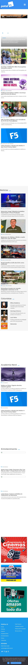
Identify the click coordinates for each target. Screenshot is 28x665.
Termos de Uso (18, 631)
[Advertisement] (14, 168)
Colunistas (3, 640)
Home (2, 626)
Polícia (2, 638)
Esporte (3, 631)
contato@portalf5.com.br (7, 648)
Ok (8, 663)
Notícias (3, 629)
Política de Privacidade (20, 628)
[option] (14, 16)
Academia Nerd (4, 633)
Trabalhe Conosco (19, 626)
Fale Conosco (18, 624)
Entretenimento (4, 635)
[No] (26, 660)
